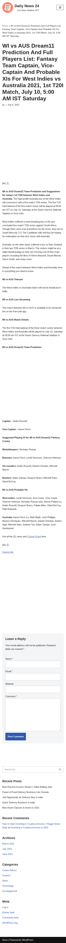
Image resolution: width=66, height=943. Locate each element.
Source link (8, 552)
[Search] (60, 769)
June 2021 (7, 854)
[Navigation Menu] (60, 7)
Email (9, 671)
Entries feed (8, 912)
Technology (8, 886)
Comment (11, 696)
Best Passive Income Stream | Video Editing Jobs (27, 787)
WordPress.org (9, 922)
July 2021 (7, 849)
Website (9, 684)
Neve (5, 940)
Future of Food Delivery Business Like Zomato (25, 792)
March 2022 (8, 843)
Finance (6, 875)
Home (5, 26)
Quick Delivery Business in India (18, 802)
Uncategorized (9, 891)
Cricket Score (34, 536)
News (5, 880)
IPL (14, 536)
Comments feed (10, 917)
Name (9, 658)
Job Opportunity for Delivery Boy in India (22, 797)
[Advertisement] (33, 148)
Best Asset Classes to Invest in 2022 (20, 807)
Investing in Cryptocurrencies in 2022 (29, 827)
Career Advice (9, 870)
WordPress (27, 940)
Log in (5, 907)
